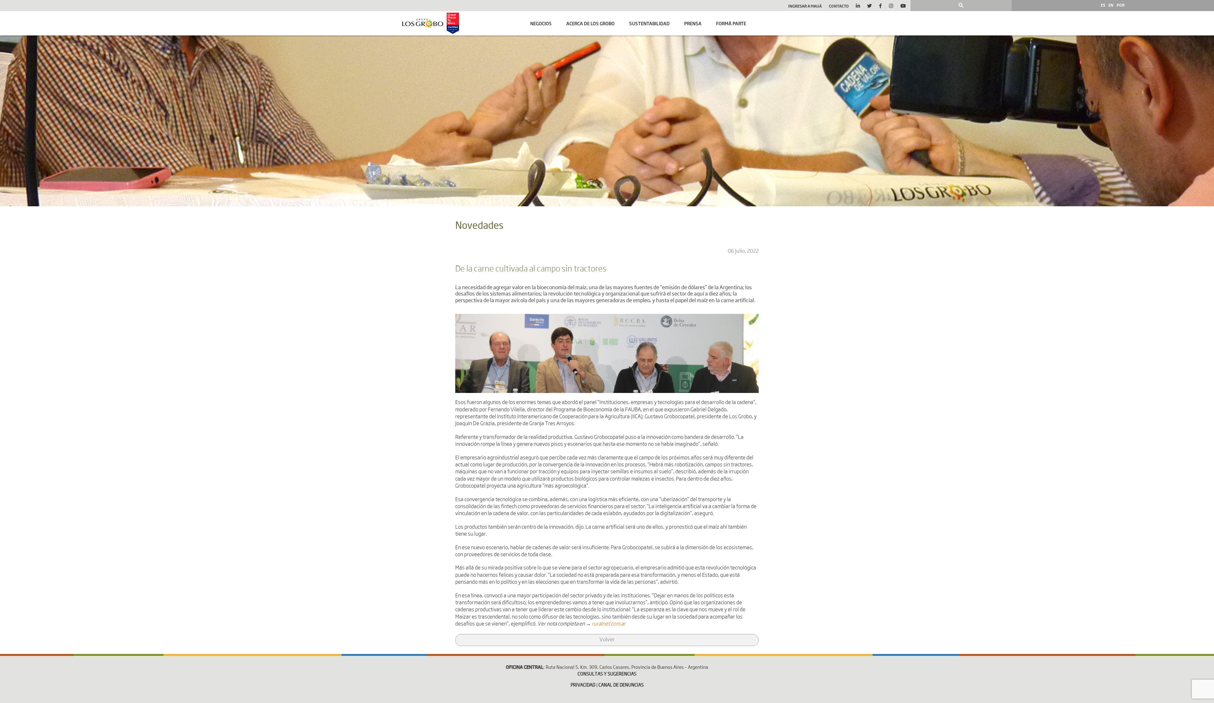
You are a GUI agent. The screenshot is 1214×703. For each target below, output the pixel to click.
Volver (607, 640)
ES (1103, 5)
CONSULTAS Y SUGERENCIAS (607, 674)
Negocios (541, 23)
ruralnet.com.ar (608, 624)
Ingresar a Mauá (805, 6)
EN (1110, 5)
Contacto (839, 6)
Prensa (693, 23)
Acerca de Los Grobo (590, 23)
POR (1121, 5)
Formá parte (731, 23)
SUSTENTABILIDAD (649, 23)
